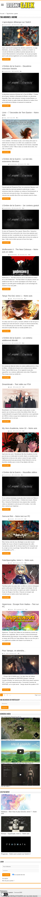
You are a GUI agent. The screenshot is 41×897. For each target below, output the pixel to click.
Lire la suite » (6, 59)
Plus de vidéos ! (5, 786)
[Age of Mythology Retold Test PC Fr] (20, 728)
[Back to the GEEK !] (20, 5)
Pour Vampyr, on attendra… (14, 651)
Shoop (4, 117)
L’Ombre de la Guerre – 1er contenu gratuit (20, 205)
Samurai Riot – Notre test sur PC (16, 516)
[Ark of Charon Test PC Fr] (20, 751)
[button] (4, 894)
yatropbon (11, 519)
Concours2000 (18, 892)
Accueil (2, 13)
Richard (11, 609)
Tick (4, 653)
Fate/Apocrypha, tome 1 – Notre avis (17, 560)
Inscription (5, 878)
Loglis (10, 298)
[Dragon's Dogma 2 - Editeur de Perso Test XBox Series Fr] (20, 775)
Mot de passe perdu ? (8, 880)
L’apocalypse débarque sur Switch (16, 22)
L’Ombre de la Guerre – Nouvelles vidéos (19, 472)
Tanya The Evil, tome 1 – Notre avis (17, 296)
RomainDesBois (7, 24)
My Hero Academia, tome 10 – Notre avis (19, 428)
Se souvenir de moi (19, 874)
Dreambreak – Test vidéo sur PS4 (16, 384)
